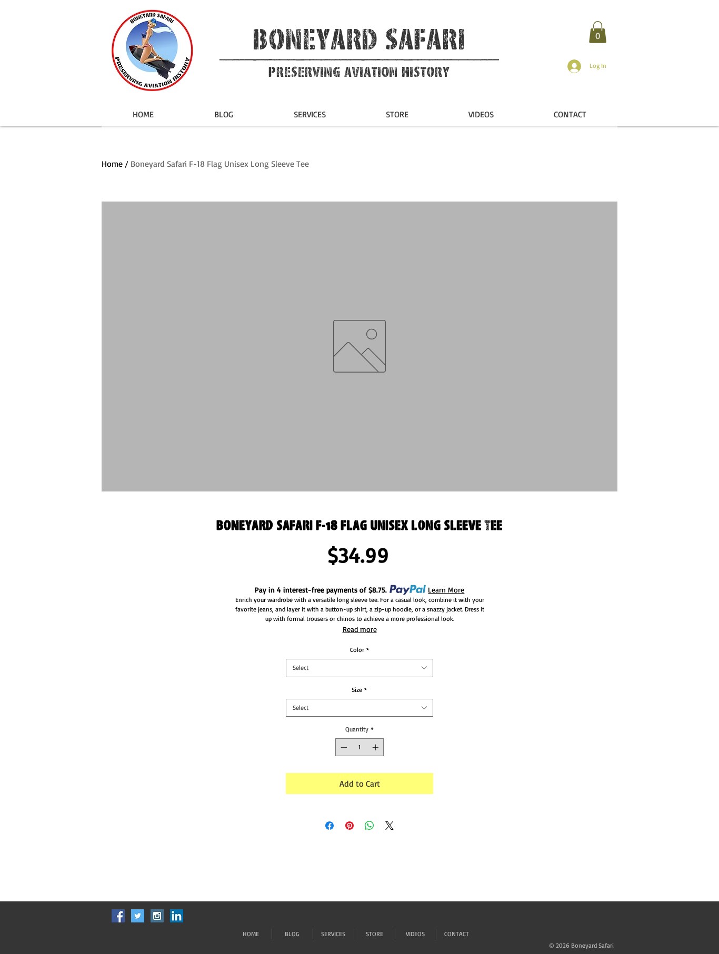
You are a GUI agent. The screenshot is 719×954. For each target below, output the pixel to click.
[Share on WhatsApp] (369, 825)
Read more (360, 629)
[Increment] (376, 747)
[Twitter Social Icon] (137, 915)
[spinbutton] (359, 747)
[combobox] (359, 668)
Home (112, 163)
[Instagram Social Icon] (157, 915)
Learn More (446, 589)
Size (359, 690)
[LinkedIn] (176, 915)
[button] (597, 32)
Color (360, 650)
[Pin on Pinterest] (349, 825)
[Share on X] (389, 825)
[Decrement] (342, 747)
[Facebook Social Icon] (118, 915)
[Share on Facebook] (329, 825)
